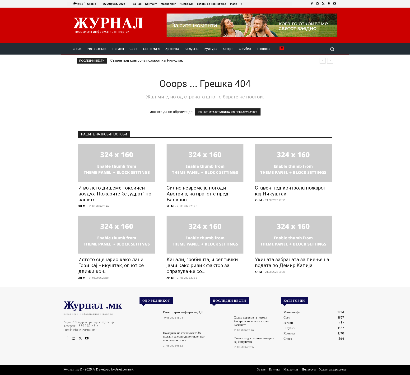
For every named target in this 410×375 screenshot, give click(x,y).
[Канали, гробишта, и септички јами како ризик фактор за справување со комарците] (205, 235)
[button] (331, 49)
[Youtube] (334, 4)
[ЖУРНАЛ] (108, 23)
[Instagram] (317, 4)
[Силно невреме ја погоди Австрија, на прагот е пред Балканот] (205, 163)
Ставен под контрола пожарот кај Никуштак (146, 60)
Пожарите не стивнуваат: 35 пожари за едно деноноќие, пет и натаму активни (184, 336)
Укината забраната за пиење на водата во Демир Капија (292, 262)
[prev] (323, 61)
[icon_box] (236, 4)
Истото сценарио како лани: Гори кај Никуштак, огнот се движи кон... (111, 265)
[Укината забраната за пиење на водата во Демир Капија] (293, 235)
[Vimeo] (329, 4)
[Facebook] (312, 4)
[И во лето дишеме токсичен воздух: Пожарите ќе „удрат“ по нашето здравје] (116, 163)
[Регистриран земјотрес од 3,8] (149, 318)
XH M (81, 206)
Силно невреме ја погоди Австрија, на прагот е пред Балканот (197, 194)
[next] (330, 61)
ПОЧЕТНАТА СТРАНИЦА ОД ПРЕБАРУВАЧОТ (227, 112)
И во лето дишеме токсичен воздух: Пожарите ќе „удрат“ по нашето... (114, 194)
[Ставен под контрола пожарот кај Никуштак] (293, 163)
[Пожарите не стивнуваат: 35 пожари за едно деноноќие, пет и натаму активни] (149, 339)
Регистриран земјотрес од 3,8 (183, 312)
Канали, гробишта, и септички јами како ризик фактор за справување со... (202, 265)
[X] (323, 4)
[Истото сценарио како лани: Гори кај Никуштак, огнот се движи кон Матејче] (116, 235)
